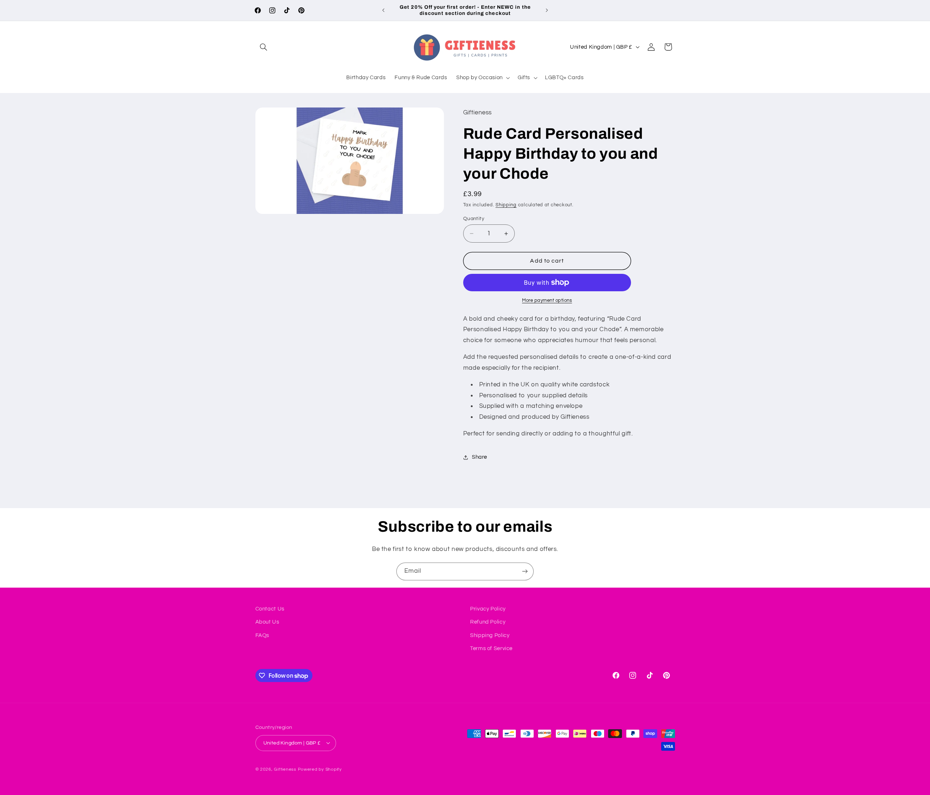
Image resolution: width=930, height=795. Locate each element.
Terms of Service (491, 648)
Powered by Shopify (320, 769)
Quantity (473, 218)
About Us (267, 622)
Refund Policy (487, 622)
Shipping (506, 205)
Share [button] (479, 457)
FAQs (262, 635)
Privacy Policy (488, 609)
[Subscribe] (525, 571)
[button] (263, 46)
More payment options (547, 300)
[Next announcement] (547, 10)
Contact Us (269, 609)
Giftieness (285, 769)
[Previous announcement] (383, 10)
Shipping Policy (489, 635)
